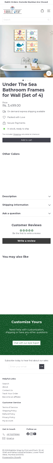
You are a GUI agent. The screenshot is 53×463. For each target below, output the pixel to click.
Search (5, 384)
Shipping (17, 134)
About (5, 387)
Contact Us (7, 390)
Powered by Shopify (11, 457)
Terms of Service (10, 407)
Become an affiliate (11, 397)
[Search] (48, 19)
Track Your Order (10, 393)
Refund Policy (8, 414)
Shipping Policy (9, 411)
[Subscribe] (41, 366)
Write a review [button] (26, 241)
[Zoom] (48, 73)
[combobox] (26, 19)
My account (7, 421)
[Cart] (42, 11)
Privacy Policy (8, 417)
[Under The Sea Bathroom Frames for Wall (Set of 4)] (26, 166)
